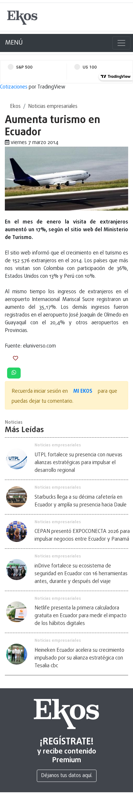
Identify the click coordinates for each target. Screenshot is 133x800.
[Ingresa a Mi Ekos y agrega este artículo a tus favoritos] (15, 359)
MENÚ (14, 43)
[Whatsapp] (14, 373)
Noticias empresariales (52, 106)
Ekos (15, 106)
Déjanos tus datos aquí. (66, 776)
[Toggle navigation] (121, 42)
